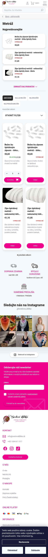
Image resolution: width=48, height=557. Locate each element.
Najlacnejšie (20, 98)
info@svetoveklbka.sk (16, 436)
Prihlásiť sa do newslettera (16, 403)
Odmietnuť (12, 550)
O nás (5, 471)
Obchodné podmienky (11, 525)
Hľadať (42, 10)
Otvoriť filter (12, 115)
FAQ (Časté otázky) (10, 497)
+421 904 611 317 (15, 441)
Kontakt (6, 489)
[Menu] (45, 3)
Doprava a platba (9, 493)
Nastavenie (24, 542)
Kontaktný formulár (15, 457)
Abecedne (8, 98)
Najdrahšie (34, 98)
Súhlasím (35, 550)
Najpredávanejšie (11, 104)
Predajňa (6, 479)
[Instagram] (11, 448)
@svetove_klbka (24, 309)
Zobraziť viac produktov (24, 86)
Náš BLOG (7, 474)
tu (32, 536)
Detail (35, 180)
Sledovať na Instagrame (26, 355)
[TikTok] (17, 448)
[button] (18, 173)
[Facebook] (5, 448)
